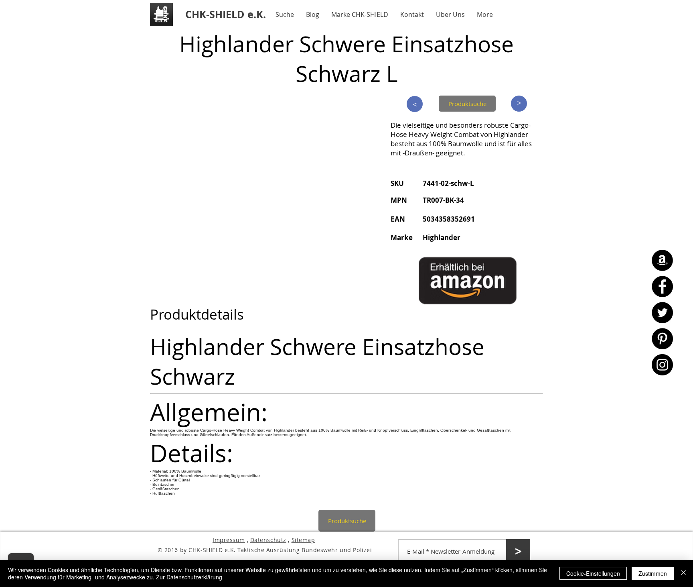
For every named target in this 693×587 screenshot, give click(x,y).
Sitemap (303, 540)
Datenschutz (268, 540)
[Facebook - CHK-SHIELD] (662, 286)
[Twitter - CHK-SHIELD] (662, 312)
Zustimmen (652, 573)
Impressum (229, 540)
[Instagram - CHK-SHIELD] (662, 364)
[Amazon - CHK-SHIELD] (662, 260)
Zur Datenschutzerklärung (189, 577)
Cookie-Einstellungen (593, 573)
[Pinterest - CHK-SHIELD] (662, 338)
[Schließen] (683, 573)
